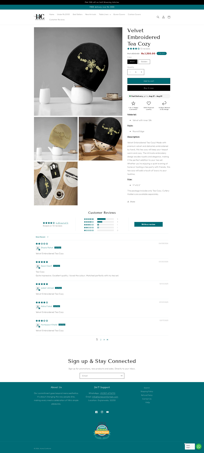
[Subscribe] (121, 376)
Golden (144, 61)
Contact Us (146, 399)
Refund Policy (147, 395)
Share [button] (132, 201)
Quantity (130, 67)
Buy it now (149, 88)
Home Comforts (45, 448)
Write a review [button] (148, 224)
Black (132, 61)
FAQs (148, 402)
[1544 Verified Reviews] (102, 439)
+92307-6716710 (107, 393)
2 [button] (100, 339)
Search (147, 388)
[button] (105, 14)
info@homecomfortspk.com (105, 396)
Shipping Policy (147, 391)
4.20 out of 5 (62, 223)
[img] (42, 243)
